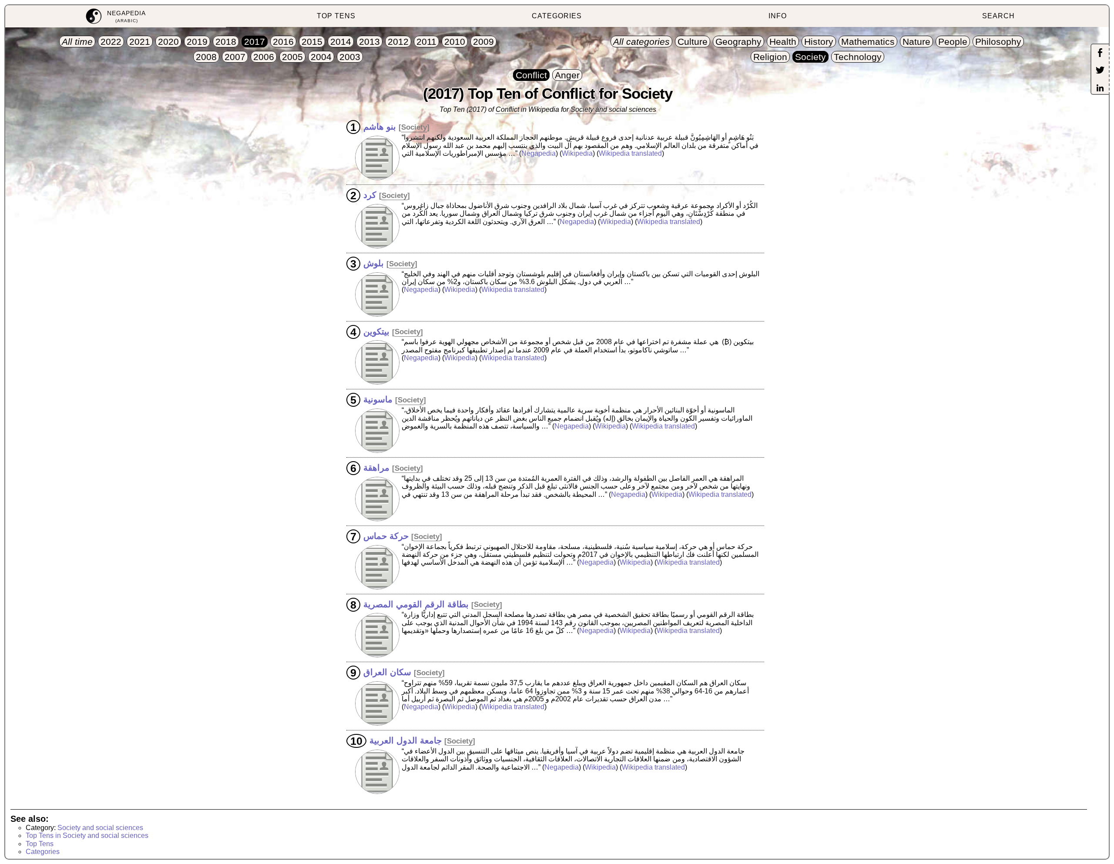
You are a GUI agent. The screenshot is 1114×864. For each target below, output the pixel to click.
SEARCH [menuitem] (998, 16)
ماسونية (378, 399)
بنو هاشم (379, 126)
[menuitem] (115, 16)
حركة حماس (386, 536)
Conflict (507, 109)
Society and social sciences (613, 109)
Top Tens (40, 843)
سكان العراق (387, 672)
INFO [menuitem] (777, 16)
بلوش (373, 263)
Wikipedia (577, 153)
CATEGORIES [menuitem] (557, 16)
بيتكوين (376, 331)
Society (414, 127)
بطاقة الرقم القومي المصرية (416, 604)
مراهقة (376, 467)
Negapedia (538, 153)
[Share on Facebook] (1100, 53)
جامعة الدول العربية (405, 740)
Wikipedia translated (630, 153)
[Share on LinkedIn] (1100, 88)
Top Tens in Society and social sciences (87, 835)
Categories (43, 851)
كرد (369, 195)
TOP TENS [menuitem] (336, 16)
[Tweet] (1100, 71)
